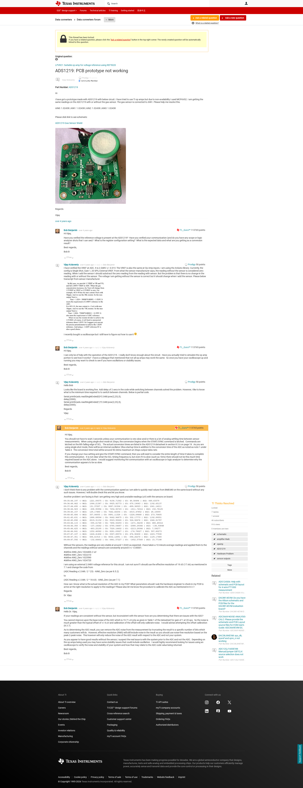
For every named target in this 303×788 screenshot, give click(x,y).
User (246, 3)
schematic (221, 534)
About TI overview (67, 702)
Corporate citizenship (68, 742)
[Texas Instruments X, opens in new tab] (229, 703)
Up (65, 258)
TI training (113, 10)
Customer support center (119, 719)
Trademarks (147, 777)
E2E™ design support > (67, 10)
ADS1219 (221, 549)
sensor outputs (223, 558)
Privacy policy (97, 777)
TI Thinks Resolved (223, 503)
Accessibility (64, 777)
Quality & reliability (116, 730)
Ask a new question (234, 18)
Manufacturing (65, 736)
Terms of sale (114, 777)
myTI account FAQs (116, 736)
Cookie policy (80, 777)
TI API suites (162, 702)
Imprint (181, 777)
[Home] (77, 3)
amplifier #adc (223, 539)
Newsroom (63, 713)
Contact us (112, 702)
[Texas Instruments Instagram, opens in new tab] (207, 703)
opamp (220, 544)
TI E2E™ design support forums (122, 707)
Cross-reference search (118, 713)
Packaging (112, 725)
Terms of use (131, 777)
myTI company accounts (168, 707)
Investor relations (66, 730)
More (110, 19)
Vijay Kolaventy (68, 80)
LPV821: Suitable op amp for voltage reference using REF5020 (85, 65)
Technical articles (98, 10)
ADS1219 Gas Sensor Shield (68, 123)
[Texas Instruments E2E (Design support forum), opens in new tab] (218, 712)
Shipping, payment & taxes (169, 713)
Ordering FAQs (163, 719)
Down (72, 258)
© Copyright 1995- (69, 781)
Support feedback (300, 754)
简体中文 (141, 10)
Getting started (127, 10)
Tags (229, 565)
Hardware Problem (225, 553)
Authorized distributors (167, 725)
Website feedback (165, 777)
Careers (62, 707)
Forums (83, 10)
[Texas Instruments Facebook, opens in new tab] (218, 703)
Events (61, 725)
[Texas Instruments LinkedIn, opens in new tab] (207, 712)
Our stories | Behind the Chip (72, 719)
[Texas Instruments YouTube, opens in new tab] (229, 712)
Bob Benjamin (71, 230)
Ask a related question (206, 18)
